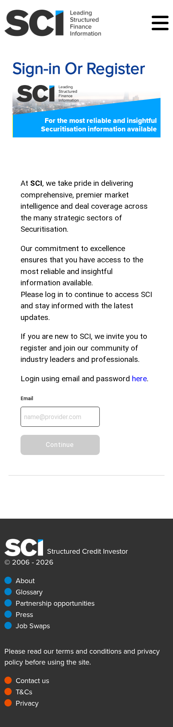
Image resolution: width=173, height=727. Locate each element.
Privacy (27, 703)
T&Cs (24, 692)
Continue (60, 445)
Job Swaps (33, 625)
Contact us (32, 680)
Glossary (29, 592)
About (25, 580)
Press (24, 614)
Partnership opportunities (55, 603)
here (139, 378)
